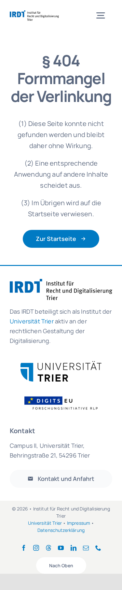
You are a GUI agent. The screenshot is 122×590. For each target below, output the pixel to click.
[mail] (86, 548)
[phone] (98, 548)
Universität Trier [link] (32, 321)
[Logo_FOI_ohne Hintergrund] (65, 396)
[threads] (48, 548)
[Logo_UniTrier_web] (61, 364)
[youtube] (61, 548)
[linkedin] (73, 548)
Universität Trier (45, 523)
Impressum (78, 523)
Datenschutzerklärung (61, 530)
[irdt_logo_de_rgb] (34, 13)
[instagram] (36, 548)
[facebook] (24, 548)
